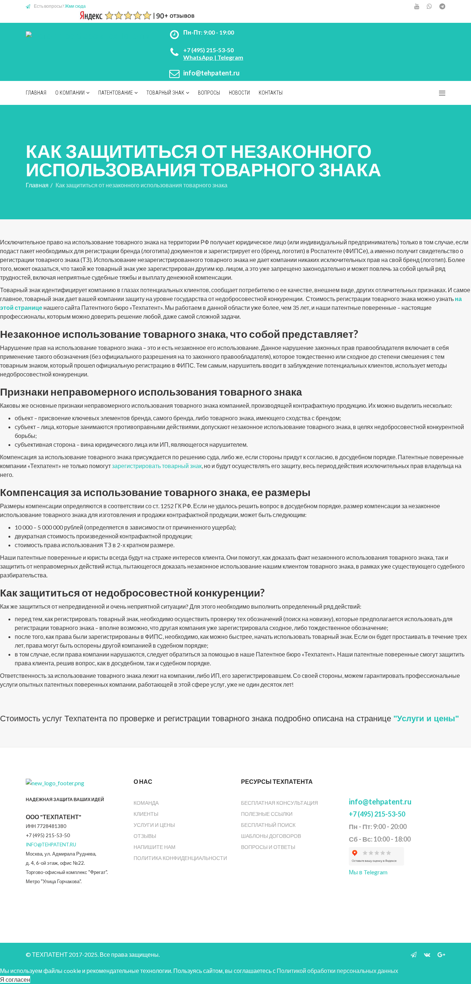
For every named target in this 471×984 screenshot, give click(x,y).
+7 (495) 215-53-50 (208, 49)
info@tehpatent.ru (211, 73)
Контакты (271, 93)
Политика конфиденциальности (180, 858)
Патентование (115, 93)
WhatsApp (198, 57)
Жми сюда (75, 6)
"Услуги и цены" (426, 718)
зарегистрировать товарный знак (157, 465)
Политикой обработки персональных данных (337, 970)
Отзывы (145, 836)
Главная (36, 93)
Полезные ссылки (267, 814)
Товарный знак (165, 93)
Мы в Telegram (368, 871)
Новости (239, 93)
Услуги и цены (154, 825)
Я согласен (15, 979)
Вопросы (209, 93)
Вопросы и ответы (268, 847)
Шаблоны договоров (271, 836)
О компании (70, 93)
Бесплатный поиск (268, 825)
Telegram (230, 57)
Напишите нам (155, 847)
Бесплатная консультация (279, 803)
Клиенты (146, 814)
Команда (146, 803)
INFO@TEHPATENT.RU (51, 844)
